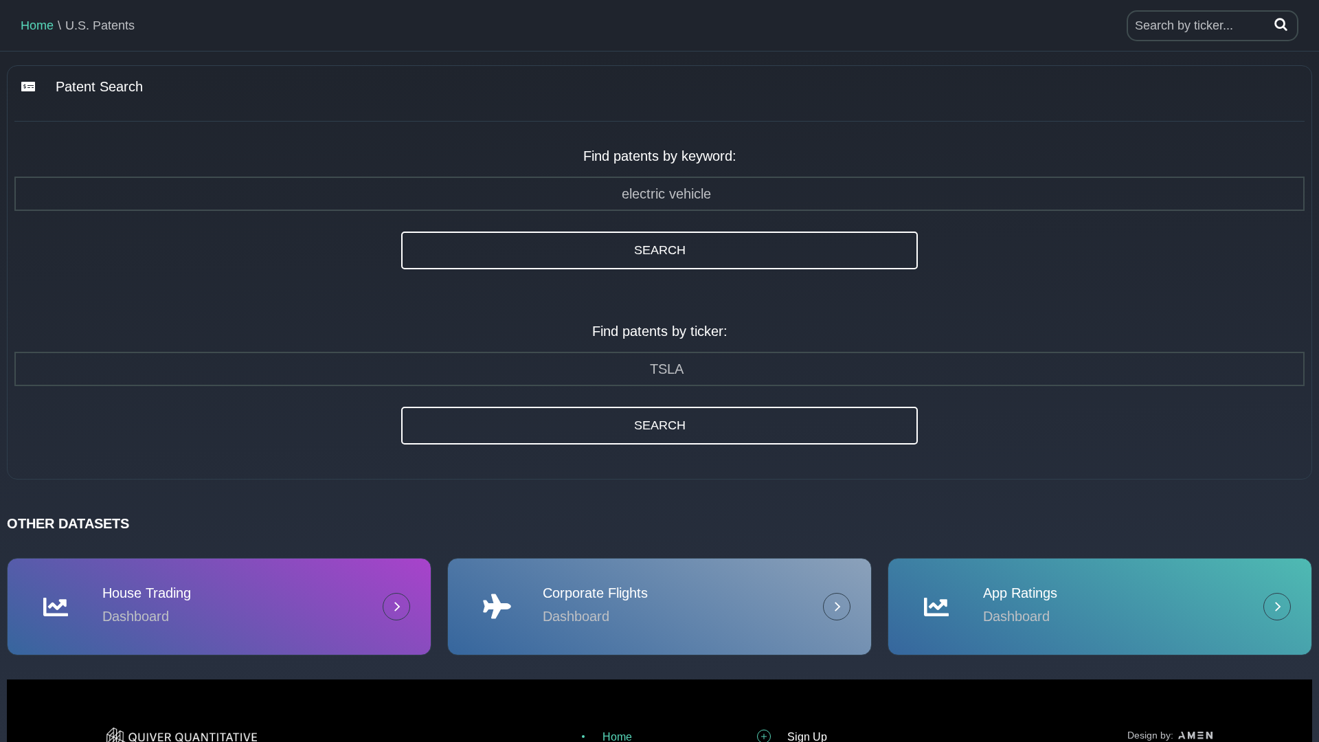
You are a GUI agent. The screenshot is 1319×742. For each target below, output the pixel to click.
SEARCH (660, 250)
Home (37, 25)
